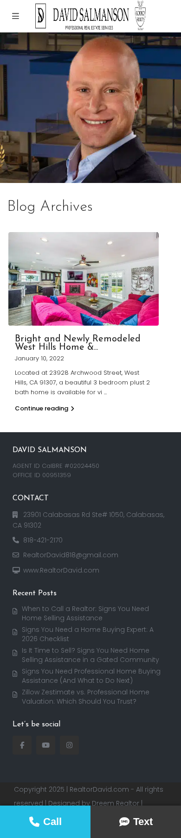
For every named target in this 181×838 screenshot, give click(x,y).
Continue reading (41, 408)
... (105, 392)
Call (52, 821)
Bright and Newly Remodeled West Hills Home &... (78, 343)
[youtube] (45, 745)
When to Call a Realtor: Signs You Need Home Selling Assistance (85, 613)
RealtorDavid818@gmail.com (70, 555)
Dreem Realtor (115, 803)
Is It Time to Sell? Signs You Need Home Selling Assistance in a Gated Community (90, 655)
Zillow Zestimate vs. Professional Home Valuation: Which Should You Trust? (85, 696)
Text (143, 821)
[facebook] (22, 745)
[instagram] (69, 745)
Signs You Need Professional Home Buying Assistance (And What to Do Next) (91, 676)
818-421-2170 (43, 540)
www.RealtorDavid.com (61, 570)
